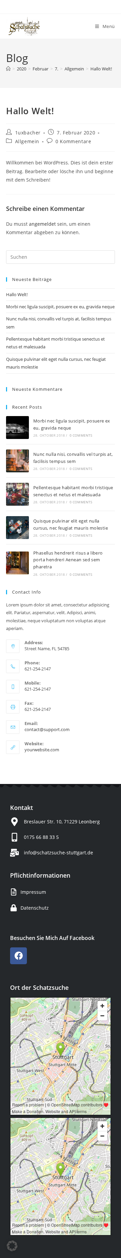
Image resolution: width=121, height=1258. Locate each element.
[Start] (8, 69)
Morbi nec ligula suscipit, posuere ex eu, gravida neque (60, 307)
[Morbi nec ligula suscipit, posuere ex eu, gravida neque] (17, 427)
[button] (12, 1246)
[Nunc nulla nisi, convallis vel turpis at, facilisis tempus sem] (17, 460)
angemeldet (42, 224)
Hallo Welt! (101, 69)
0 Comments (81, 435)
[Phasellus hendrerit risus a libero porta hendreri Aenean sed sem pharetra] (17, 563)
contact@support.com (47, 729)
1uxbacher (28, 132)
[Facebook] (18, 955)
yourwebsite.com (42, 750)
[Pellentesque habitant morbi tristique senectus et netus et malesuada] (17, 494)
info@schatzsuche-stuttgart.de (58, 852)
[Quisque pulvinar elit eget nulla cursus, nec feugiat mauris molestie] (17, 527)
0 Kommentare (73, 141)
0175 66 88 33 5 (41, 837)
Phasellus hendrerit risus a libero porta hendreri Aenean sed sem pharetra (68, 560)
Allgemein (27, 141)
